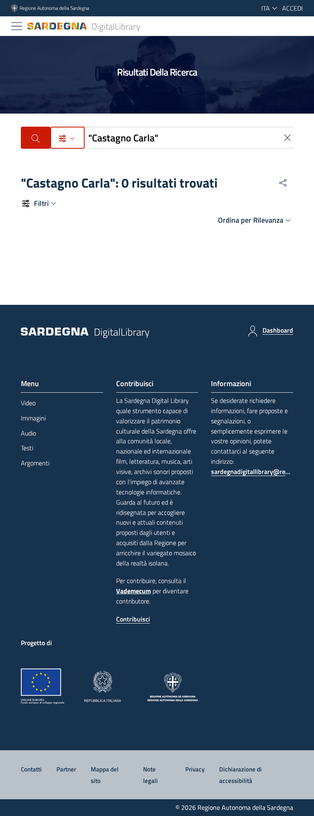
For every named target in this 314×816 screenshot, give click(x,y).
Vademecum (133, 591)
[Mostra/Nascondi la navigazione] (16, 26)
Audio (28, 433)
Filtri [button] (41, 203)
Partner (66, 769)
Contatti (31, 769)
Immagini (33, 418)
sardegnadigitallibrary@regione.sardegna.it (252, 471)
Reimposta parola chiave (288, 138)
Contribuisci (133, 619)
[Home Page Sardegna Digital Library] (84, 26)
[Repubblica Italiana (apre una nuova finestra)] (102, 686)
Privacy (194, 769)
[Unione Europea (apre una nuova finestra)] (43, 686)
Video (28, 403)
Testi (27, 448)
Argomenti (35, 463)
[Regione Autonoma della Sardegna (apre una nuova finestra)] (173, 686)
